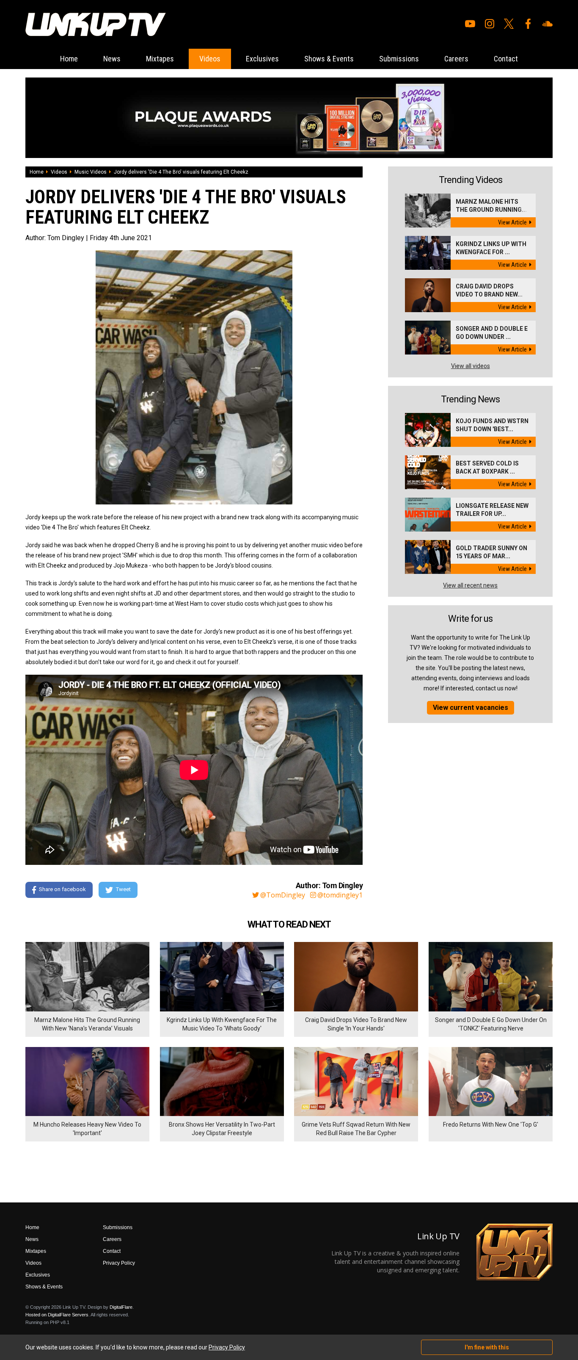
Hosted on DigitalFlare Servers (56, 1314)
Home (69, 58)
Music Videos (90, 172)
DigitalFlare (121, 1307)
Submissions (399, 58)
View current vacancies (470, 708)
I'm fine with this (487, 1347)
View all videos (470, 366)
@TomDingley (282, 895)
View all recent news (470, 585)
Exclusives (262, 58)
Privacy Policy (119, 1263)
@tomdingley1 (340, 895)
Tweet (123, 889)
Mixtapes (160, 58)
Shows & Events (329, 58)
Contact (506, 58)
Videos (209, 58)
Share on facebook (62, 889)
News (112, 58)
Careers (456, 58)
